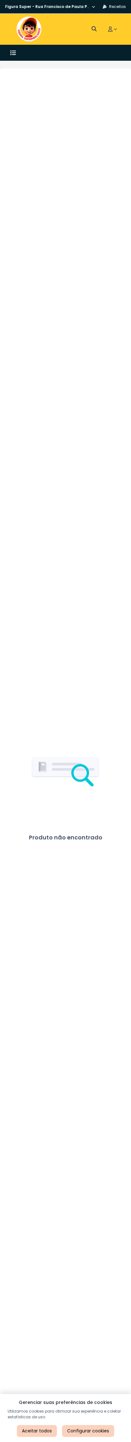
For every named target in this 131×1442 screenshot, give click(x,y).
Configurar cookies (88, 1431)
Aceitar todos (37, 1431)
